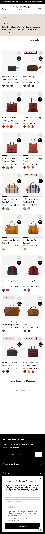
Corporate (8, 473)
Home (4, 18)
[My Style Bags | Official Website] (22, 9)
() (42, 9)
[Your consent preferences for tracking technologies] (41, 529)
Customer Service (12, 464)
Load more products (22, 390)
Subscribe (22, 526)
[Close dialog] (40, 478)
